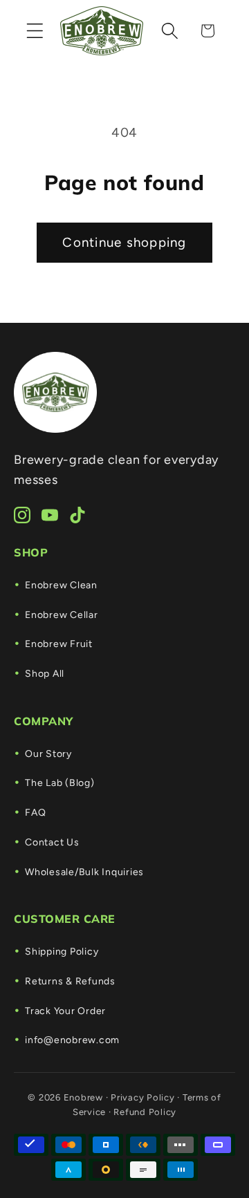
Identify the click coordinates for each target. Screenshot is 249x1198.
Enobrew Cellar (61, 615)
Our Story (48, 754)
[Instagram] (22, 515)
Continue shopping (124, 242)
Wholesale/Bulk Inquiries (84, 872)
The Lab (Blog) (60, 783)
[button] (35, 31)
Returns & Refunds (70, 981)
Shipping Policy (61, 951)
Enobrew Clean (61, 585)
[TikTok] (77, 515)
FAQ (35, 812)
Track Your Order (65, 1011)
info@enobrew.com (72, 1040)
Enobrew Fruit (59, 644)
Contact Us (52, 842)
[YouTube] (50, 515)
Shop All (44, 674)
